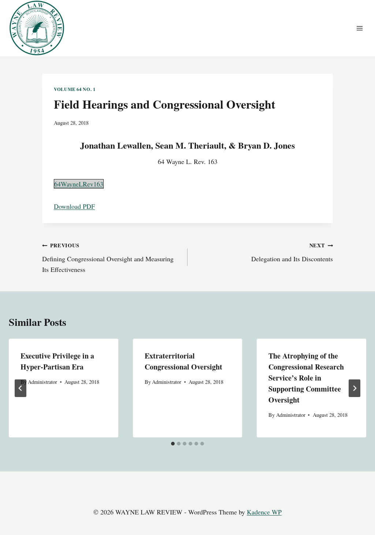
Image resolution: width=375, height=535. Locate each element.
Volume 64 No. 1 (74, 89)
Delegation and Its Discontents (292, 252)
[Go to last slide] (20, 388)
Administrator (42, 381)
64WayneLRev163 (78, 183)
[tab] (173, 443)
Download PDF (74, 206)
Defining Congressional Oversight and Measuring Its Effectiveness (108, 257)
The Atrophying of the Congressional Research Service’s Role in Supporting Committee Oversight (306, 377)
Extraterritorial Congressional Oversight (183, 361)
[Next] (354, 388)
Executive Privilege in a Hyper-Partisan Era (57, 361)
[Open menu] (359, 28)
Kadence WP (264, 511)
